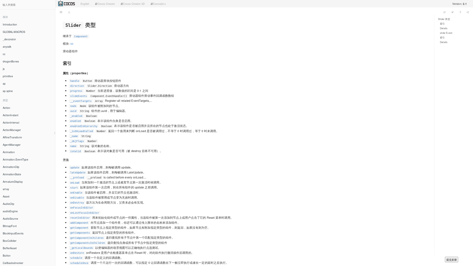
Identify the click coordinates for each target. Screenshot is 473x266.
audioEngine (10, 211)
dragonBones (11, 61)
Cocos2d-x (159, 4)
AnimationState (12, 174)
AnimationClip (11, 167)
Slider (256, 12)
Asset (6, 196)
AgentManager (12, 144)
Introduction (10, 24)
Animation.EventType (15, 159)
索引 (442, 23)
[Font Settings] (69, 12)
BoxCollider (9, 241)
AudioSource (10, 218)
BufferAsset (10, 248)
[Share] (468, 12)
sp (4, 83)
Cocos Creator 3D (134, 4)
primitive (8, 76)
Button (7, 255)
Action (6, 108)
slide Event (446, 33)
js (4, 69)
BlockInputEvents (13, 233)
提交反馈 (451, 259)
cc (4, 54)
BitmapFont (10, 226)
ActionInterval (11, 122)
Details (444, 28)
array (6, 189)
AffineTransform (12, 137)
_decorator (9, 39)
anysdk (7, 46)
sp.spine (8, 91)
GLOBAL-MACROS (14, 32)
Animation (9, 152)
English (85, 4)
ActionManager (12, 130)
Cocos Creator (106, 4)
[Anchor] (98, 24)
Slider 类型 (444, 19)
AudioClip (8, 204)
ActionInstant (10, 115)
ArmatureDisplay (13, 181)
